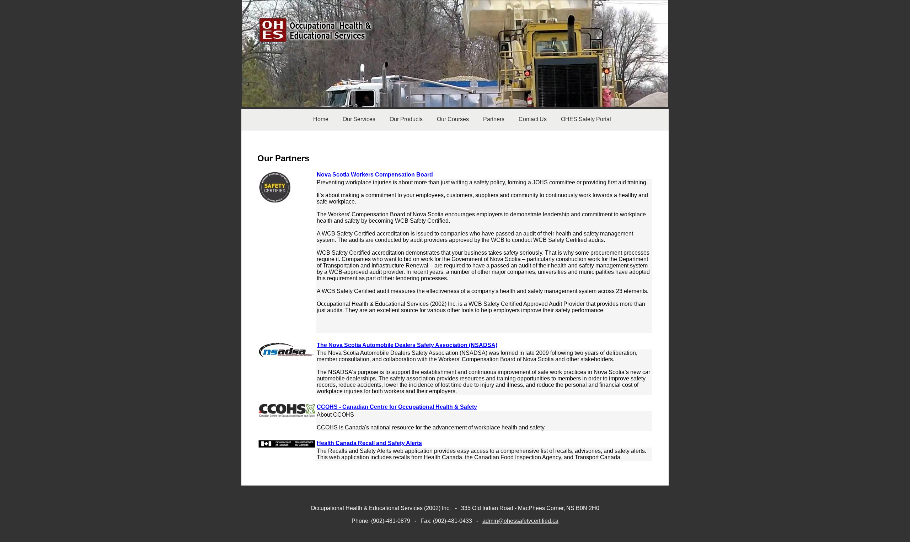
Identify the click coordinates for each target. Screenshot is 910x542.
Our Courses (453, 119)
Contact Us (533, 119)
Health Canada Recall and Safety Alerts (369, 443)
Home (320, 119)
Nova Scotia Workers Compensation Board (375, 175)
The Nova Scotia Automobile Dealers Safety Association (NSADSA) (407, 345)
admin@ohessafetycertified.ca (520, 521)
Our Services (359, 119)
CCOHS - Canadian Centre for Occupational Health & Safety (397, 407)
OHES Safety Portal (586, 119)
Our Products (406, 119)
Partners (493, 119)
